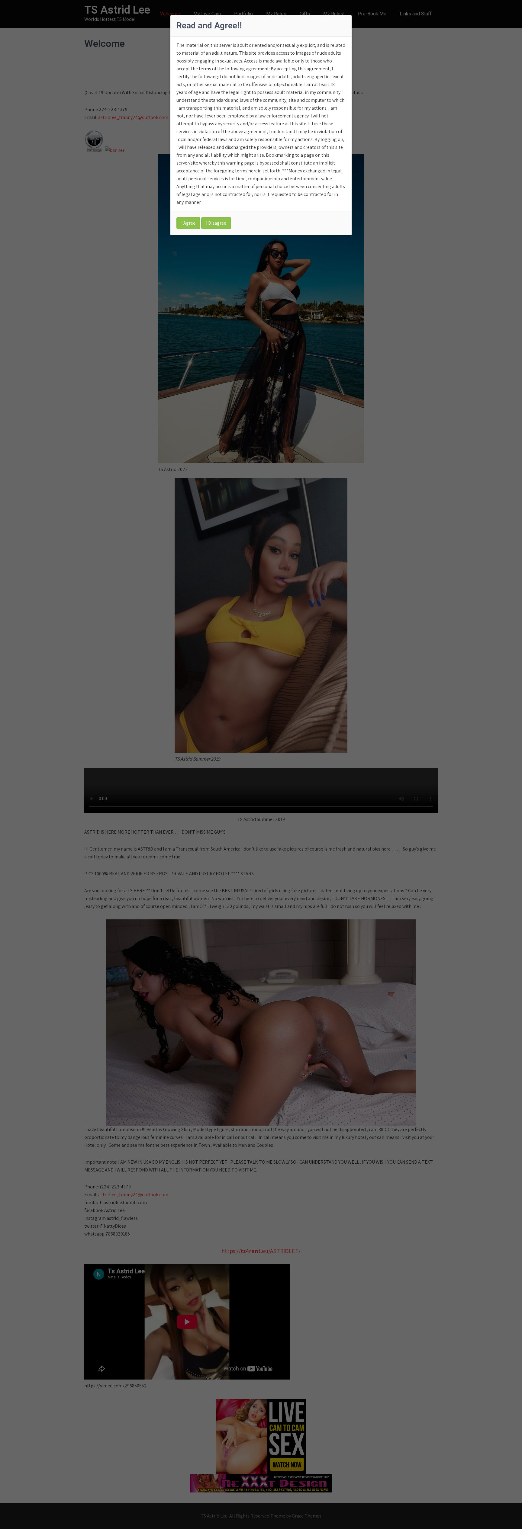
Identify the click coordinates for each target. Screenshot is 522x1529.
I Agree (188, 223)
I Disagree (216, 223)
